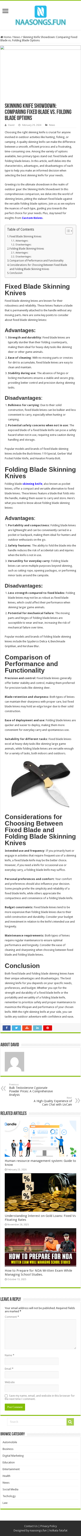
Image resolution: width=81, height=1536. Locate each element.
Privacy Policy (48, 1526)
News (16, 37)
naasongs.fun (38, 1530)
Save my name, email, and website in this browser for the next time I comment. (40, 1397)
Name (9, 1355)
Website (10, 1382)
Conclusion (16, 273)
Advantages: (22, 240)
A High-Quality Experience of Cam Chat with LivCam (53, 1101)
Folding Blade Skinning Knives (27, 248)
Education (9, 1462)
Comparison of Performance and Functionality (37, 260)
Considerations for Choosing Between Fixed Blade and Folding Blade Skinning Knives (38, 267)
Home (7, 37)
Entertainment (11, 1469)
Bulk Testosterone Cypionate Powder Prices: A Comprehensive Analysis (31, 1089)
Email (9, 1368)
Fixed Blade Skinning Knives (25, 236)
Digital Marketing (13, 1455)
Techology (9, 1496)
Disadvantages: (23, 244)
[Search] (70, 1422)
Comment (12, 1316)
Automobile (10, 1442)
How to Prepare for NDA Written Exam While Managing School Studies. (38, 1272)
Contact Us (31, 1526)
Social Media (10, 1489)
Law (5, 1502)
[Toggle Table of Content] (67, 231)
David (11, 125)
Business (8, 1449)
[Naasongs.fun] (40, 14)
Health (6, 1476)
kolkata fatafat (58, 1530)
